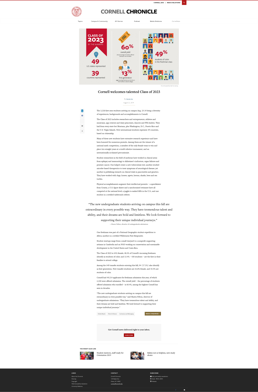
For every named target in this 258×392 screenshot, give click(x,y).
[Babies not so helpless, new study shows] (137, 356)
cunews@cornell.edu (117, 384)
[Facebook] (176, 390)
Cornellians (176, 21)
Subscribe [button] (129, 335)
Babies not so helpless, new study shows (161, 353)
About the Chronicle (77, 376)
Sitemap (74, 379)
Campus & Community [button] (99, 21)
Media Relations (173, 3)
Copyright (74, 381)
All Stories (119, 21)
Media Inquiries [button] (152, 314)
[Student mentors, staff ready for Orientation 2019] (87, 356)
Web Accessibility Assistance (79, 384)
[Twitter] (180, 390)
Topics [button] (80, 21)
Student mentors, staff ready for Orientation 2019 (110, 353)
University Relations (77, 386)
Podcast (137, 21)
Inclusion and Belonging (127, 314)
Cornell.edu (159, 3)
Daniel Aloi (129, 99)
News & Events (112, 314)
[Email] (184, 390)
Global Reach (101, 314)
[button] (184, 2)
